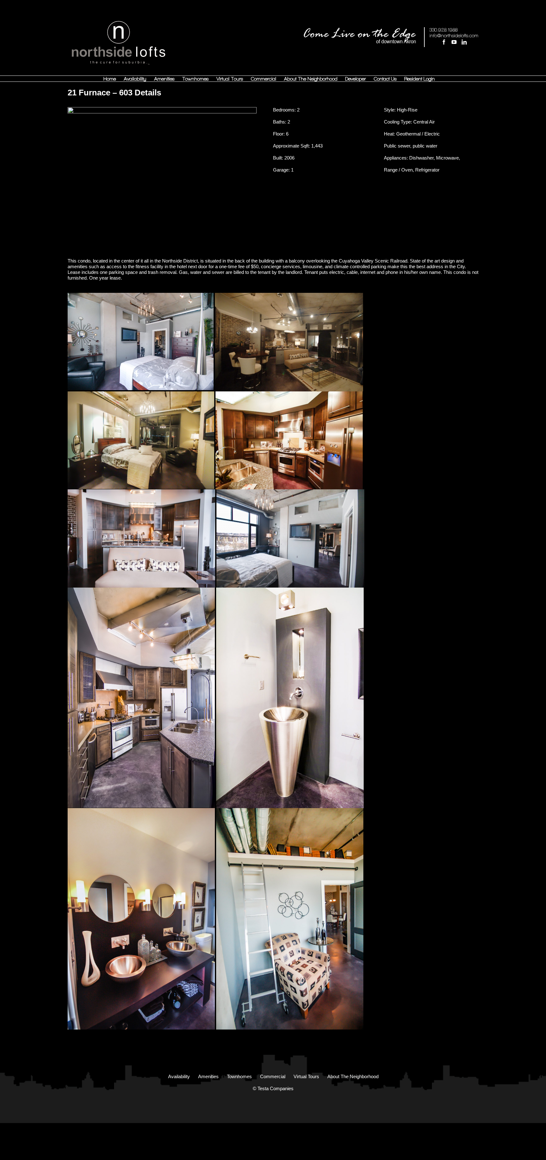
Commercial (272, 1076)
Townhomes (239, 1076)
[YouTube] (454, 42)
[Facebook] (443, 42)
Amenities (208, 1076)
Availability (179, 1076)
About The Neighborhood (353, 1076)
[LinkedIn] (464, 42)
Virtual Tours (306, 1076)
